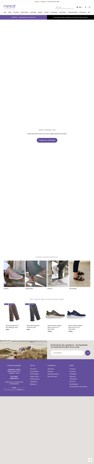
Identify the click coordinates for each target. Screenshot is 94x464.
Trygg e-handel (34, 376)
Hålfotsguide (73, 379)
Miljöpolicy (33, 384)
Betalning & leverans (53, 374)
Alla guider (72, 369)
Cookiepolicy (33, 381)
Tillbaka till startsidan (47, 140)
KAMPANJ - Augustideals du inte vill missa (24, 17)
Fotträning (72, 371)
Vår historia (33, 369)
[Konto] (86, 7)
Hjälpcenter (51, 369)
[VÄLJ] (62, 319)
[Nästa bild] (88, 319)
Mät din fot (72, 381)
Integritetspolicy (34, 379)
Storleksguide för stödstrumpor (78, 386)
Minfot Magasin (34, 374)
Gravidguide (72, 374)
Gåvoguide (72, 376)
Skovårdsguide (73, 384)
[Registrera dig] (87, 353)
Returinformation (52, 376)
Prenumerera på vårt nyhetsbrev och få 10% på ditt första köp (70, 17)
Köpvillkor (50, 371)
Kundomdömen (34, 371)
